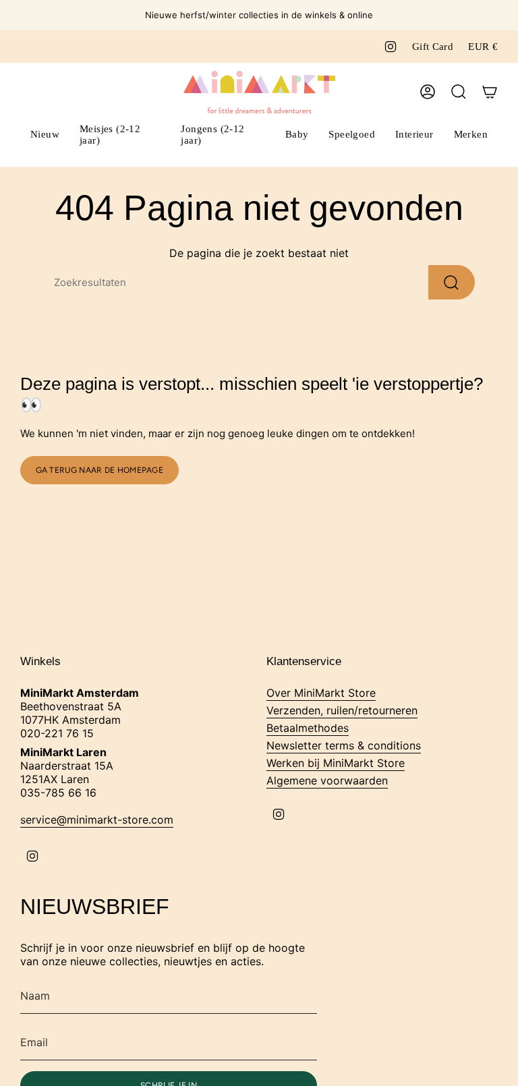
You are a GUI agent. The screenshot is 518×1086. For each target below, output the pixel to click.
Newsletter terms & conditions (343, 745)
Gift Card (432, 46)
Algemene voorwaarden (327, 780)
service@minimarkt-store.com (96, 819)
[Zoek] (451, 282)
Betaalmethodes (307, 728)
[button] (120, 136)
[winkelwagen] (489, 91)
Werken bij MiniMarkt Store (335, 763)
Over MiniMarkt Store (321, 692)
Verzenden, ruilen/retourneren (342, 710)
